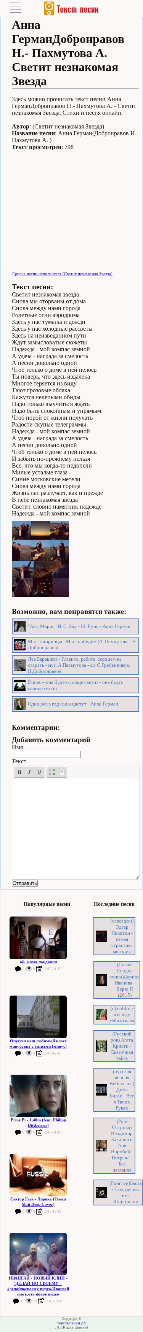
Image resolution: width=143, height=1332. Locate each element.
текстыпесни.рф (71, 1323)
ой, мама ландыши (38, 961)
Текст (19, 761)
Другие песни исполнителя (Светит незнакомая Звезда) (62, 273)
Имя (17, 747)
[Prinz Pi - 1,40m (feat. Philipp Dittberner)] (38, 1096)
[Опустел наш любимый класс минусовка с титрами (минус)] (38, 1017)
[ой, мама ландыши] (38, 938)
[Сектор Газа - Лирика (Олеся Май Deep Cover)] (38, 1175)
